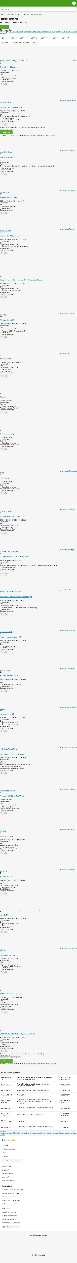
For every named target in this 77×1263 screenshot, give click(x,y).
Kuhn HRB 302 (6, 1127)
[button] (74, 3)
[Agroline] (2, 14)
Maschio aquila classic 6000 (10, 637)
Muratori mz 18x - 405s (8, 197)
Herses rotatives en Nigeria (9, 1133)
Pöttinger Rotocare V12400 (10, 516)
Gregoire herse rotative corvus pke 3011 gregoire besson (21, 280)
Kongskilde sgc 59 (7, 714)
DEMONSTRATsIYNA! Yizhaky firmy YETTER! (17, 1034)
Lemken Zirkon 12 (6, 1078)
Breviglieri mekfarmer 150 (9, 67)
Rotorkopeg (4, 478)
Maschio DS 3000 (6, 836)
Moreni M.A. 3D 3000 (8, 157)
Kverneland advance (7, 955)
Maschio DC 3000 (5, 1114)
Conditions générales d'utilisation (13, 1190)
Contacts (5, 1156)
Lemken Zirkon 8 (6, 1085)
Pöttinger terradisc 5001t (9, 675)
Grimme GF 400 (6, 1095)
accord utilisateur (51, 135)
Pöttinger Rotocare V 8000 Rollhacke (14, 557)
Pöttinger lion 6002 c (7, 320)
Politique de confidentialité (10, 1193)
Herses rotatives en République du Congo (32, 1133)
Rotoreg (3, 397)
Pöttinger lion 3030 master (10, 236)
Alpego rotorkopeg (7, 434)
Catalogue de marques (9, 1204)
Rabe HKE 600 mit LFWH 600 (11, 107)
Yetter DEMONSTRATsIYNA (10, 994)
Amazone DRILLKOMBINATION (12, 796)
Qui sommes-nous (8, 1149)
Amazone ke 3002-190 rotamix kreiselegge (16, 597)
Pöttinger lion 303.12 (7, 876)
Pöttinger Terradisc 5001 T (6, 1121)
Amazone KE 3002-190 (5, 1101)
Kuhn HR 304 (5, 1108)
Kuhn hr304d (4, 915)
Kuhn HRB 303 (6, 1090)
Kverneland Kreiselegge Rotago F (12, 754)
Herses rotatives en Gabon (55, 1133)
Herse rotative (5, 359)
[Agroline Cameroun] (13, 3)
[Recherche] (74, 9)
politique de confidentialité (32, 135)
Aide (3, 1152)
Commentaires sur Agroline (11, 1200)
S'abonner (6, 132)
